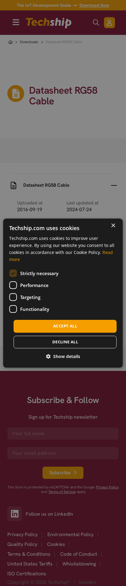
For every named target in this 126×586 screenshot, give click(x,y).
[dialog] (63, 293)
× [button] (113, 225)
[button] (63, 356)
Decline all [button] (65, 342)
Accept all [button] (65, 326)
